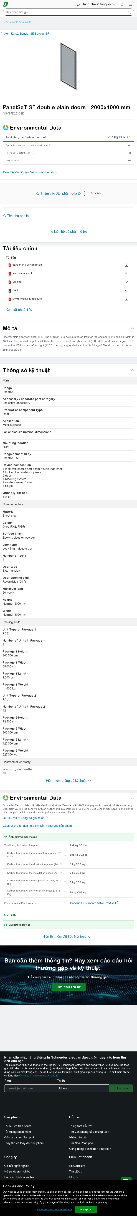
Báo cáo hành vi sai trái (19, 1177)
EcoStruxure (77, 1166)
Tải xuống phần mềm (17, 1131)
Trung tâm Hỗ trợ (80, 1126)
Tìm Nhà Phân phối (81, 1143)
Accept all (86, 1209)
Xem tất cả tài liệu (19, 310)
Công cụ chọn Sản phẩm (20, 1137)
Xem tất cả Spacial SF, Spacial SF (26, 33)
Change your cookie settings (54, 1209)
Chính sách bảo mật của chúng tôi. (39, 1075)
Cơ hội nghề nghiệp (16, 1166)
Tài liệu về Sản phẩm (17, 1126)
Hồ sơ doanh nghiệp (17, 1171)
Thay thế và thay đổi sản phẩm (24, 1143)
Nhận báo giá (78, 1137)
